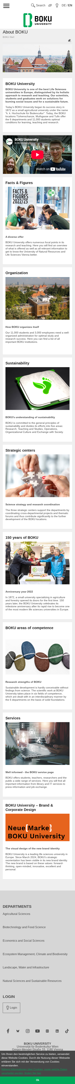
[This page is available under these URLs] (69, 41)
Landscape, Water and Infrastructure (26, 967)
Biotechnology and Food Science (24, 927)
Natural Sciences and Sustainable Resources (32, 981)
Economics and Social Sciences (23, 940)
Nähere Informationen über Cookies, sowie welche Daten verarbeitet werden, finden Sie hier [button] (34, 1071)
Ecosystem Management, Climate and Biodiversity (35, 954)
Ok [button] (37, 1080)
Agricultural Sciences (16, 914)
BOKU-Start (8, 37)
